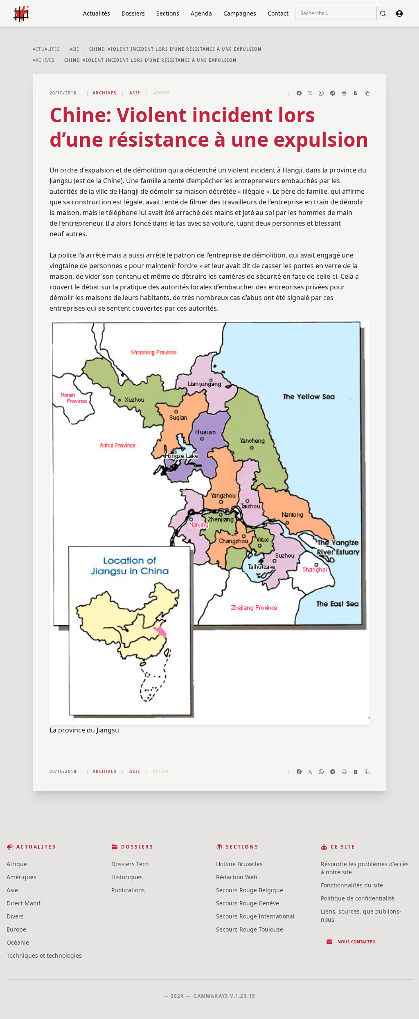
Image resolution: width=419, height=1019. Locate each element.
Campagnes (239, 13)
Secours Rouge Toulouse (249, 929)
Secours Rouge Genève (247, 903)
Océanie (18, 942)
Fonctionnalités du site (352, 885)
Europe (16, 929)
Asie (74, 49)
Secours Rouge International (255, 916)
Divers (15, 916)
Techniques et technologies (44, 955)
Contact (278, 13)
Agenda (201, 13)
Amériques (21, 877)
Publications (128, 890)
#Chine (161, 93)
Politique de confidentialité (357, 898)
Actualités (96, 13)
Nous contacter (356, 942)
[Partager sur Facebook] (299, 93)
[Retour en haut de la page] (401, 1001)
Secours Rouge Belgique (249, 890)
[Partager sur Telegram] (332, 93)
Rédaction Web (236, 877)
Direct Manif (24, 903)
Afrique (17, 864)
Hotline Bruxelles (239, 864)
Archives (43, 60)
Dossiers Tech (130, 864)
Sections (167, 13)
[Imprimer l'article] (344, 93)
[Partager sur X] (310, 93)
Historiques (127, 877)
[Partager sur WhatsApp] (321, 93)
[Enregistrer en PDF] (355, 93)
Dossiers (133, 13)
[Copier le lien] (367, 93)
